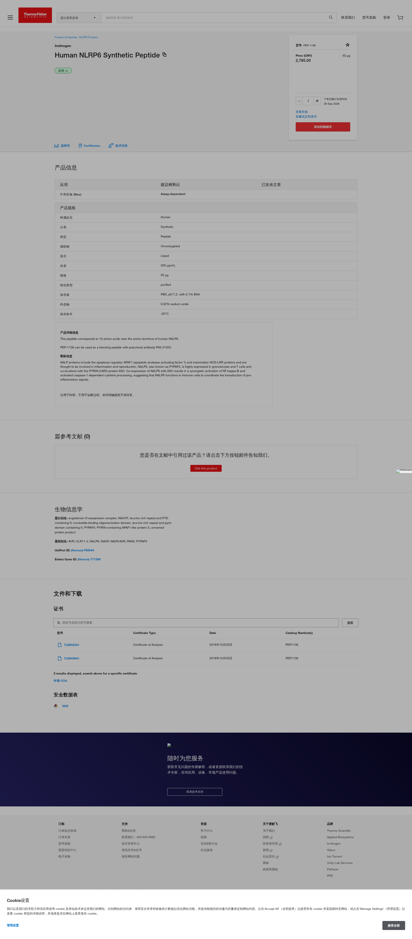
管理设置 (13, 925)
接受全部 (394, 925)
